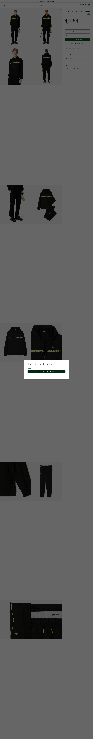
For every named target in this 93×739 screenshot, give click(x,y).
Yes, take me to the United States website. (46, 371)
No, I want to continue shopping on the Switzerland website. (46, 375)
